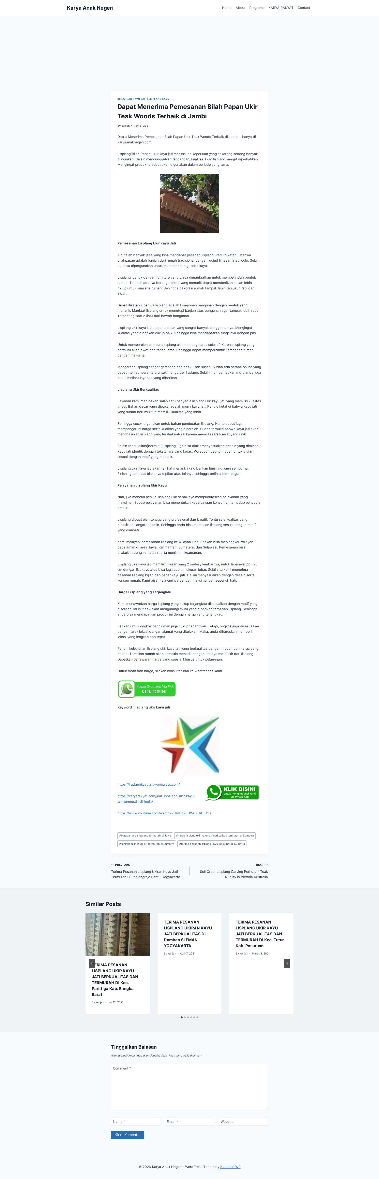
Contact (304, 8)
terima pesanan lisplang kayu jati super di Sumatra (212, 843)
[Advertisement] (189, 45)
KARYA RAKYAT (281, 8)
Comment (122, 1068)
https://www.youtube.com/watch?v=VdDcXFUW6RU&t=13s (164, 813)
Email (172, 1122)
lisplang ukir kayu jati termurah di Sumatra (146, 843)
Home (227, 8)
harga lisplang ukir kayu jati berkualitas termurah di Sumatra (215, 835)
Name (119, 1122)
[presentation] (117, 934)
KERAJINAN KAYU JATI (131, 98)
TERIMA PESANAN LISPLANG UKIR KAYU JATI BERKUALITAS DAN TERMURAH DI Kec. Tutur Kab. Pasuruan (260, 934)
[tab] (182, 1017)
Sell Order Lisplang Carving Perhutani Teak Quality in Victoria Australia (234, 871)
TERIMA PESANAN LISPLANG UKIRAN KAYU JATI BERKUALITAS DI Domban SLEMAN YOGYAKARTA (188, 934)
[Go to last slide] (92, 963)
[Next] (287, 963)
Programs (257, 8)
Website (227, 1122)
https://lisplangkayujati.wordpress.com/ (148, 784)
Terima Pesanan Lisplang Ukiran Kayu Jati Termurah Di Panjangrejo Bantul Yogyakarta (145, 871)
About (240, 8)
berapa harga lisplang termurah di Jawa (145, 835)
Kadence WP (230, 1167)
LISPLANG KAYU (159, 98)
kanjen (125, 125)
